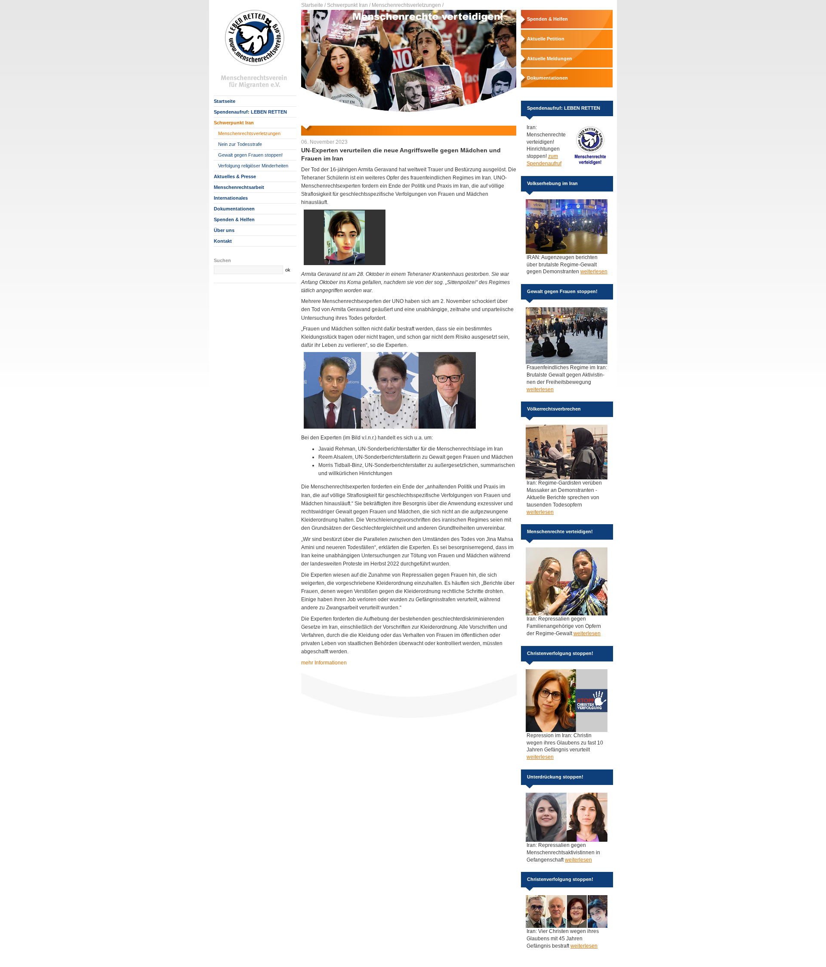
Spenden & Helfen (234, 219)
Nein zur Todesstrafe (240, 144)
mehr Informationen (324, 663)
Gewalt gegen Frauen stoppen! (250, 155)
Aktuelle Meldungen (549, 58)
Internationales (231, 198)
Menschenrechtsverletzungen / (408, 5)
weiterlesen (593, 272)
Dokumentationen (234, 208)
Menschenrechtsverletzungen (249, 133)
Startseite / (313, 5)
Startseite (224, 101)
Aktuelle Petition (545, 38)
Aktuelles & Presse (235, 176)
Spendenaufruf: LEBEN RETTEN (250, 111)
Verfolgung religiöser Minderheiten (253, 165)
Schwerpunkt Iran (234, 122)
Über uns (224, 230)
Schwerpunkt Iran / (348, 5)
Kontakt (223, 241)
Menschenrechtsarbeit (239, 187)
